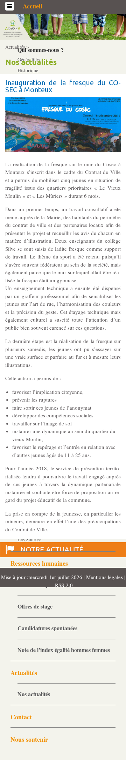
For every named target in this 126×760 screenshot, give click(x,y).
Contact (21, 716)
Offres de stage (35, 606)
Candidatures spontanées (47, 628)
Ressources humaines (39, 563)
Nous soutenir (29, 739)
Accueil (32, 6)
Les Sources (29, 539)
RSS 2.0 (63, 585)
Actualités (23, 672)
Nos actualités (34, 694)
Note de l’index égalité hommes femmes (64, 650)
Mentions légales (105, 576)
